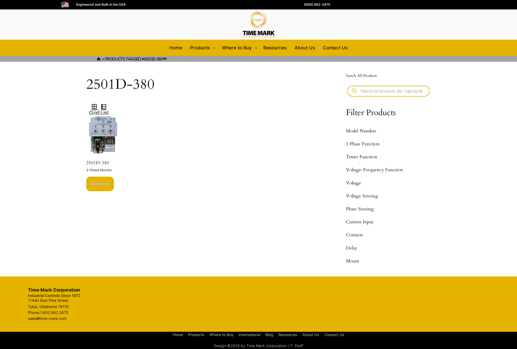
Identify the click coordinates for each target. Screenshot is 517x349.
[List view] (106, 107)
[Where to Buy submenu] (256, 47)
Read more (100, 184)
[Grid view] (93, 107)
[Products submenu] (214, 47)
